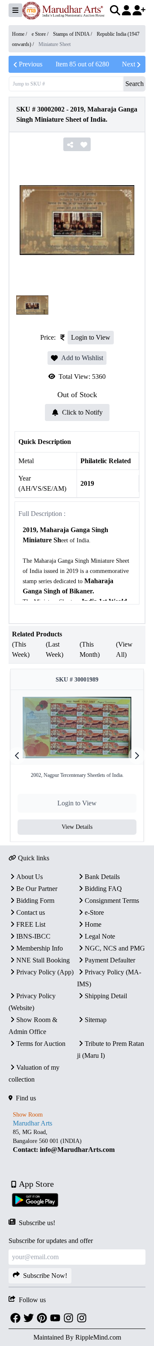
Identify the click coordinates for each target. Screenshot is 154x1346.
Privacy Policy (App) (45, 972)
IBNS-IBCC (33, 936)
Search (134, 83)
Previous (30, 64)
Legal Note (100, 936)
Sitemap (96, 1019)
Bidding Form (35, 900)
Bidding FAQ (103, 888)
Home (93, 924)
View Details (77, 827)
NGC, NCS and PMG (115, 948)
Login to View (90, 337)
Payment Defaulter (110, 960)
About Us (29, 876)
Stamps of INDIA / (73, 34)
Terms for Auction (40, 1043)
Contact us (30, 912)
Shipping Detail (106, 995)
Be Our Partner (36, 888)
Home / (20, 34)
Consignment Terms (112, 900)
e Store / (41, 34)
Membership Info (39, 948)
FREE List (30, 924)
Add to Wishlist (82, 357)
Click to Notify (82, 412)
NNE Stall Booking (43, 960)
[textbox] (77, 1141)
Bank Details (102, 876)
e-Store (94, 912)
